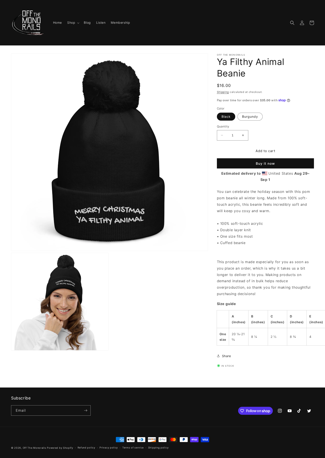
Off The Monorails (34, 447)
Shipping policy (158, 447)
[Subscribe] (85, 410)
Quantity (223, 126)
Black (226, 116)
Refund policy (86, 447)
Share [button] (226, 356)
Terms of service (133, 447)
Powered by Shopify (60, 447)
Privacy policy (108, 447)
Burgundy (250, 116)
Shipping (223, 92)
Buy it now (265, 163)
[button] (73, 22)
